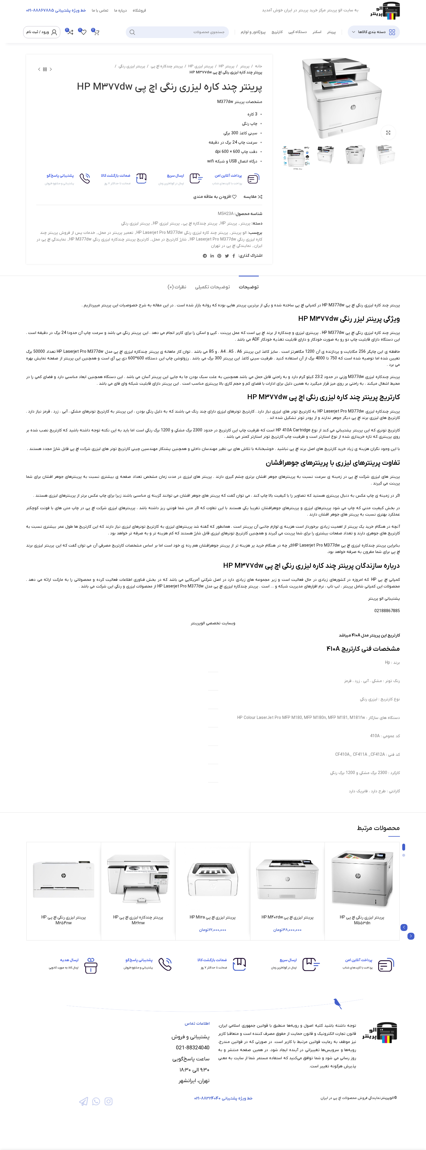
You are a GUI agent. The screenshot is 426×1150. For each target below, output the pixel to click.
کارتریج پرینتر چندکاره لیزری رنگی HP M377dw (109, 239)
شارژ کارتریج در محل (169, 239)
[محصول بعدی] (39, 69)
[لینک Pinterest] (219, 256)
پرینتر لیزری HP (200, 66)
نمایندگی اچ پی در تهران (231, 246)
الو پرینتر (239, 233)
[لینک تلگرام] (205, 256)
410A (287, 430)
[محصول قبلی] (51, 69)
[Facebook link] (234, 256)
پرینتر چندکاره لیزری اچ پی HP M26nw (138, 920)
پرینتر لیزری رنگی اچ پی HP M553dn (362, 920)
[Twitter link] (227, 256)
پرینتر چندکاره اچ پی (166, 66)
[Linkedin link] (212, 256)
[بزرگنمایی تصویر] (388, 132)
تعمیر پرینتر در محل (115, 233)
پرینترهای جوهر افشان (275, 477)
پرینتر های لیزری (385, 477)
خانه (258, 66)
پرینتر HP (226, 66)
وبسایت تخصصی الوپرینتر (213, 623)
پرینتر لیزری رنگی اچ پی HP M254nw (63, 920)
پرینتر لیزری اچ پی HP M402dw (288, 917)
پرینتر (244, 66)
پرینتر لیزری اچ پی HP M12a (213, 917)
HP (373, 580)
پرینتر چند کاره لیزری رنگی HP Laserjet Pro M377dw (182, 233)
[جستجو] (132, 32)
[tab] (249, 284)
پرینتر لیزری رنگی (131, 66)
